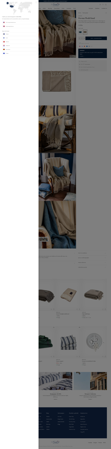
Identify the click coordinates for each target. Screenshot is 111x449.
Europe (7, 53)
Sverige (7, 34)
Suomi (7, 37)
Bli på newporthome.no (10, 26)
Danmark (7, 41)
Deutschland (8, 49)
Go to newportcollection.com (11, 22)
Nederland (8, 45)
